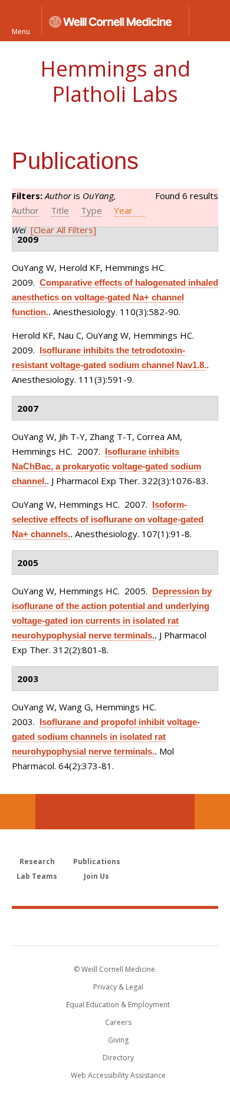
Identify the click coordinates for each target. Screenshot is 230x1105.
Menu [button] (21, 31)
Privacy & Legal (118, 987)
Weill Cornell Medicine (115, 926)
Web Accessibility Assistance (118, 1075)
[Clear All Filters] (63, 230)
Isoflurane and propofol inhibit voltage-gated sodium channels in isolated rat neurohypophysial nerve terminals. (106, 736)
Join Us (96, 876)
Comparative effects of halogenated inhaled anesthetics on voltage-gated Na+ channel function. (115, 297)
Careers (118, 1022)
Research (37, 861)
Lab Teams (37, 876)
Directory (118, 1058)
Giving (118, 1040)
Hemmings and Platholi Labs (115, 81)
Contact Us (212, 811)
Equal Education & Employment (118, 1005)
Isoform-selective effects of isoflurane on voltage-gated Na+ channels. (107, 519)
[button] (209, 20)
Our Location (17, 811)
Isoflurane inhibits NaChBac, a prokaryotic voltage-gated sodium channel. (106, 466)
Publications (96, 861)
